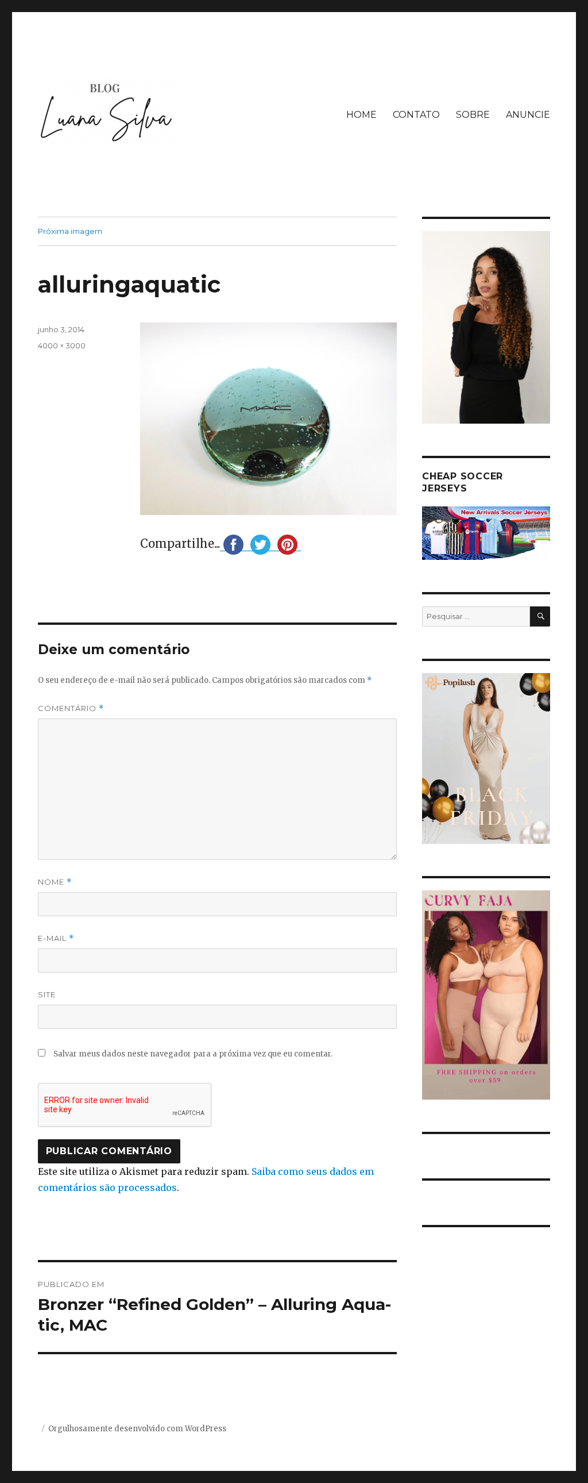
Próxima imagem (70, 231)
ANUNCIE (528, 114)
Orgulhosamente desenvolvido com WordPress (137, 1429)
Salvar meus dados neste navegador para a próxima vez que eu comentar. (192, 1054)
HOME (361, 114)
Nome (55, 882)
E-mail (56, 938)
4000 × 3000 (62, 345)
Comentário (71, 708)
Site (47, 994)
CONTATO (416, 114)
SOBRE (473, 114)
